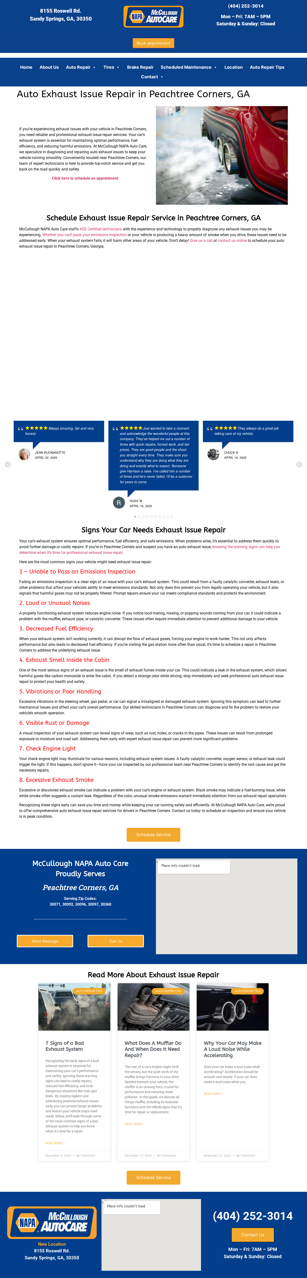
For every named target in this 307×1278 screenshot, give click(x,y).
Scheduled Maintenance (186, 67)
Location (233, 67)
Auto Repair (78, 67)
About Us (49, 67)
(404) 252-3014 (246, 6)
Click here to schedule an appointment (85, 178)
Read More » (55, 1143)
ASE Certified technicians (101, 229)
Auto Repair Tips (267, 67)
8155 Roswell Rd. (60, 11)
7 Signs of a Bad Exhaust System (65, 1046)
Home (26, 67)
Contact (149, 76)
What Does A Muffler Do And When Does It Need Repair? (153, 1049)
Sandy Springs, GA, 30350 (61, 19)
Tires (108, 67)
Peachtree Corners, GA (80, 887)
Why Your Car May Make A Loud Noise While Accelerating (232, 1049)
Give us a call (201, 240)
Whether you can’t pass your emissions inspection (84, 235)
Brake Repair (140, 67)
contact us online (232, 240)
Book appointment (153, 43)
